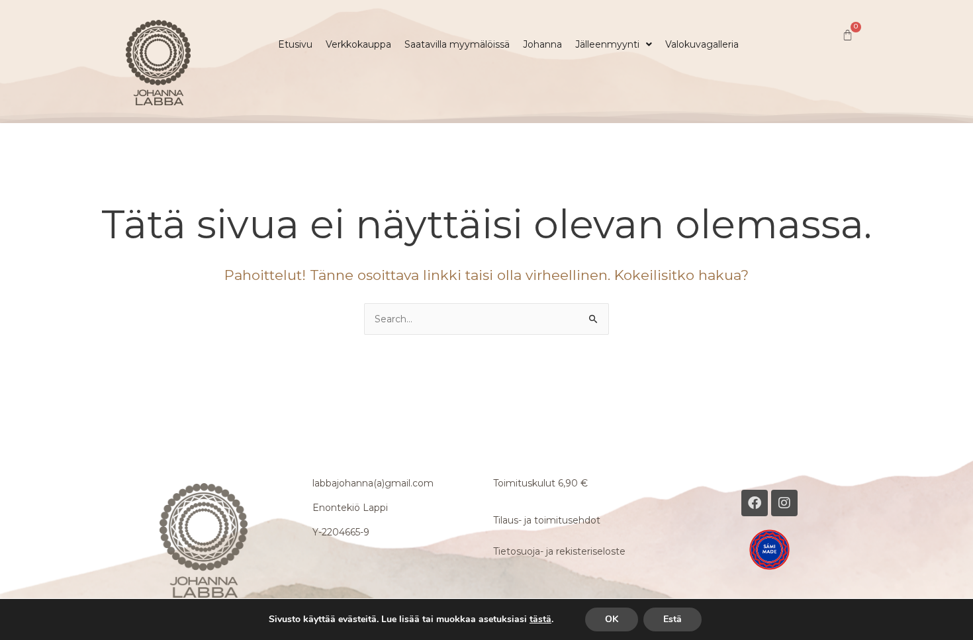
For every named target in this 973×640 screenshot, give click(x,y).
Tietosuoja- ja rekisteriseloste (559, 551)
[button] (614, 44)
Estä (672, 619)
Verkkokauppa (358, 44)
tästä (540, 619)
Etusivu (295, 44)
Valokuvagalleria (702, 44)
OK (611, 619)
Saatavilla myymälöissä (457, 44)
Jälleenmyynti (607, 44)
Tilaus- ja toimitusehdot (546, 520)
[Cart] (847, 35)
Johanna (542, 44)
